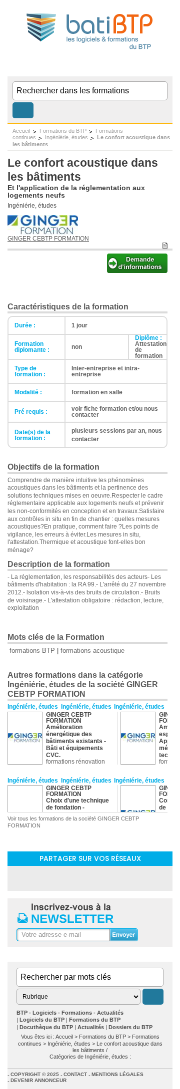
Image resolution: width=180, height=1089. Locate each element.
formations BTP (32, 650)
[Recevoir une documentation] (137, 270)
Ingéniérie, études (66, 137)
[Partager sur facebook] (90, 877)
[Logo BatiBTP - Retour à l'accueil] (90, 50)
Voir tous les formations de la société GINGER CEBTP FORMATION (73, 822)
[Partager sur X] (116, 877)
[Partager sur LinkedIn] (64, 877)
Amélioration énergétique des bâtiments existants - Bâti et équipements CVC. (76, 741)
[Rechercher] (23, 110)
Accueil (21, 131)
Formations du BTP (63, 131)
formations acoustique (92, 650)
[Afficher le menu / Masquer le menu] (166, 66)
